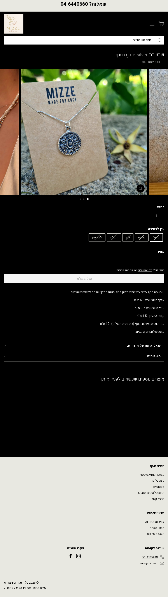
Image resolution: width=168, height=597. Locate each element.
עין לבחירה (156, 229)
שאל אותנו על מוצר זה (144, 345)
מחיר (160, 251)
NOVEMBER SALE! (152, 475)
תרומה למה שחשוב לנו (150, 493)
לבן (128, 237)
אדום (141, 237)
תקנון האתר (157, 528)
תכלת (113, 237)
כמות (160, 207)
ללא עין (97, 237)
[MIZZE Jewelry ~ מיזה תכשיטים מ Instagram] (78, 556)
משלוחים (154, 356)
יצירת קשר (158, 499)
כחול (156, 237)
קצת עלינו (158, 481)
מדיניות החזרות (154, 522)
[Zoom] (140, 188)
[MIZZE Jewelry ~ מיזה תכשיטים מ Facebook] (70, 556)
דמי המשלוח (145, 270)
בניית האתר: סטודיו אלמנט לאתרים (25, 588)
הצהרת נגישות (155, 534)
